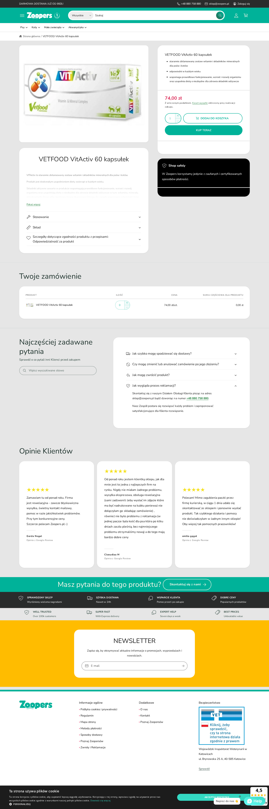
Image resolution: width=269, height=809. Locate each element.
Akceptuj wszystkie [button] (217, 797)
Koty (34, 27)
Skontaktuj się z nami (185, 584)
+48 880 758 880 (191, 3)
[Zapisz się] (183, 665)
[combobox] (159, 15)
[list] (134, 514)
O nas (144, 709)
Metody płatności (91, 728)
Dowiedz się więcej (100, 800)
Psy (22, 27)
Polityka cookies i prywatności (99, 709)
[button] (22, 15)
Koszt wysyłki (200, 102)
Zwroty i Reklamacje (93, 747)
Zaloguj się (244, 3)
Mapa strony (88, 722)
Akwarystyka (75, 27)
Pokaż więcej (33, 204)
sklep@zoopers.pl (219, 3)
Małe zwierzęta (52, 27)
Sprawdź (204, 769)
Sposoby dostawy (91, 735)
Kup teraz (203, 130)
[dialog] (134, 797)
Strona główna (31, 36)
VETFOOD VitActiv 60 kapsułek (61, 36)
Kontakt (145, 715)
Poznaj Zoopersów (92, 741)
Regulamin (87, 715)
